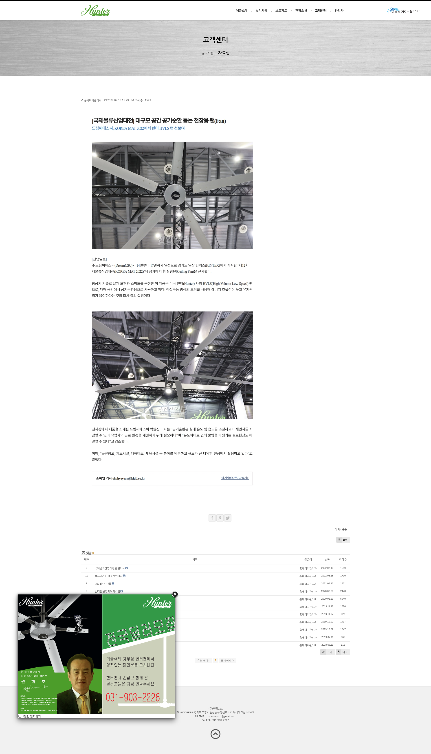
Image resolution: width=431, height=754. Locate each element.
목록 (345, 540)
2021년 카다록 (103, 583)
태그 (344, 652)
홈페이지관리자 (92, 100)
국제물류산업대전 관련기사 (110, 568)
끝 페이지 (226, 660)
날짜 (327, 559)
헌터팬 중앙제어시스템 (107, 591)
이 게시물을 (341, 529)
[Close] (175, 594)
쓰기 (329, 652)
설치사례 (261, 11)
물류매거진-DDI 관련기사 (109, 576)
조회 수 (343, 559)
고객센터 (321, 11)
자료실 (224, 52)
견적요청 (301, 11)
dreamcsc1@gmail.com (222, 716)
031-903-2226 (220, 720)
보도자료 (281, 11)
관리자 (339, 11)
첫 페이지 (205, 660)
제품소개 (242, 11)
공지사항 (207, 53)
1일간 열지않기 (31, 716)
